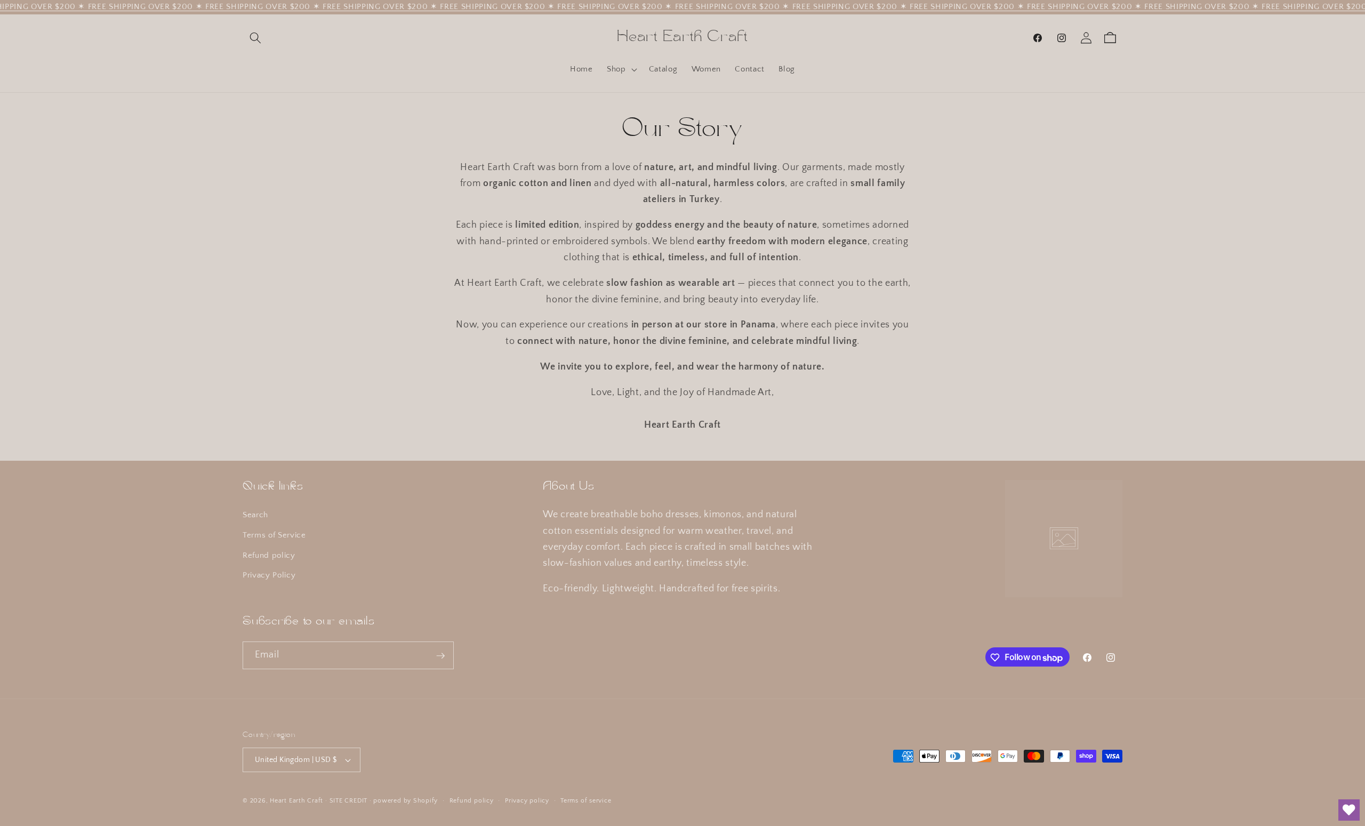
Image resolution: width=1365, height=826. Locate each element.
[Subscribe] (440, 656)
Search (255, 515)
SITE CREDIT (348, 800)
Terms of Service (274, 535)
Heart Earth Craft (296, 800)
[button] (255, 38)
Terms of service (585, 800)
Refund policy (269, 555)
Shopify (425, 800)
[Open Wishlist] (1349, 810)
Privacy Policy (269, 575)
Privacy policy (527, 800)
